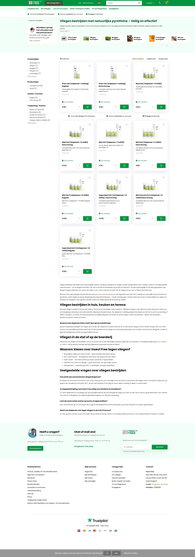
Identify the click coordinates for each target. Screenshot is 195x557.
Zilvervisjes (35, 63)
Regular (34, 98)
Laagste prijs (151, 59)
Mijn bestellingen (91, 475)
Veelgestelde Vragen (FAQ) (37, 500)
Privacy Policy (32, 481)
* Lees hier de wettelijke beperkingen (133, 451)
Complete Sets (33, 9)
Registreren (89, 472)
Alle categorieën (53, 3)
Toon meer (64, 31)
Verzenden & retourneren (36, 487)
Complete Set (36, 86)
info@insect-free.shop (83, 446)
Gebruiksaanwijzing (34, 491)
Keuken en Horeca (37, 115)
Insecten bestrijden (60, 9)
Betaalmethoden (33, 484)
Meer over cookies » (131, 553)
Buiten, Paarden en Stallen (80, 9)
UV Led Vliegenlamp (99, 9)
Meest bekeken (138, 59)
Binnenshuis (35, 112)
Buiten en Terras (37, 109)
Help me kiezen (34, 41)
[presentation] (162, 46)
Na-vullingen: (46, 9)
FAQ (79, 3)
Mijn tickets (89, 478)
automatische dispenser (106, 294)
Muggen (34, 68)
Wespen (34, 71)
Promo (29, 497)
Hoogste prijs (163, 59)
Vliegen (34, 66)
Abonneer (159, 447)
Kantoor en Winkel (37, 117)
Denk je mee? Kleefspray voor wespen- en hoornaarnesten (48, 503)
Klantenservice (88, 3)
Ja (107, 553)
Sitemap (30, 494)
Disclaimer (31, 478)
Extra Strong (35, 100)
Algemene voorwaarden (35, 475)
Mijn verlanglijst (90, 481)
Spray (33, 88)
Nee (116, 553)
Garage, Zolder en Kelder (40, 120)
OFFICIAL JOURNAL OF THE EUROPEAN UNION (42, 472)
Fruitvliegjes (35, 73)
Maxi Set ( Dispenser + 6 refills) (149, 83)
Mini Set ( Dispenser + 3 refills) (111, 142)
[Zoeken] (139, 3)
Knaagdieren (114, 9)
